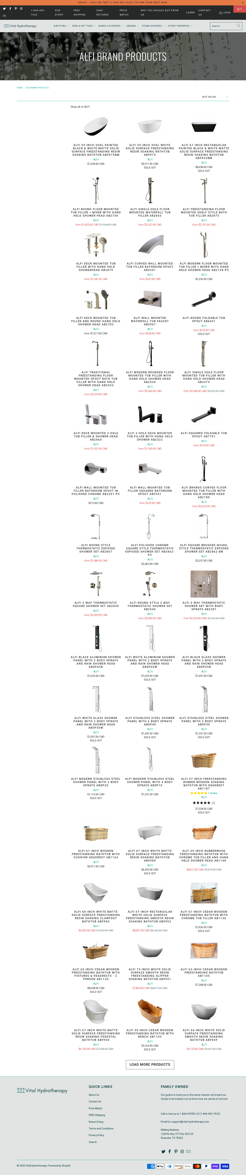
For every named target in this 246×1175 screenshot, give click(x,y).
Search (93, 1142)
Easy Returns (103, 12)
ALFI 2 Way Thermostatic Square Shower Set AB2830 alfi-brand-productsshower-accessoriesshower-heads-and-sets (96, 584)
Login (227, 12)
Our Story (59, 12)
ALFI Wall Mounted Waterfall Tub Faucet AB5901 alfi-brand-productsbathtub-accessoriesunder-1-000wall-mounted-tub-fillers (150, 299)
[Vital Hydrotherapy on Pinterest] (15, 9)
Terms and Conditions (101, 1128)
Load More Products (150, 1064)
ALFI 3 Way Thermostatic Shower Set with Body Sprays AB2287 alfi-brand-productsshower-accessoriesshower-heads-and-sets (204, 584)
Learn (190, 12)
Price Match (124, 12)
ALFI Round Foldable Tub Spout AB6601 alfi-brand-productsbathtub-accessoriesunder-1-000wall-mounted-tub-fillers (204, 299)
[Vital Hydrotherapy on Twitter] (4, 9)
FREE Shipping (80, 12)
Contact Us (204, 12)
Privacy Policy (96, 1135)
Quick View (95, 135)
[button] (62, 26)
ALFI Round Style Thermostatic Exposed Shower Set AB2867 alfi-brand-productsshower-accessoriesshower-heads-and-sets (96, 526)
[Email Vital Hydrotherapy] (4, 16)
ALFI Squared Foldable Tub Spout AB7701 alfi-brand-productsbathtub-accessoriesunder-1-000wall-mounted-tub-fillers (204, 414)
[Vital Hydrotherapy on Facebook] (9, 9)
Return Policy (96, 1121)
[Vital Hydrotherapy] (20, 26)
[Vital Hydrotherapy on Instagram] (21, 9)
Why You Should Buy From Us (160, 12)
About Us (94, 1094)
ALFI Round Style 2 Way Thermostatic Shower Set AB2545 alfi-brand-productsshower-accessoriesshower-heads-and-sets (150, 584)
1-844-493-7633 (38, 12)
